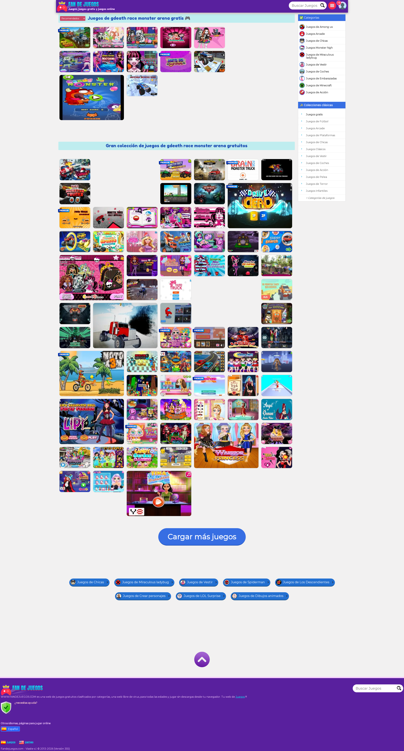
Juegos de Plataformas (320, 135)
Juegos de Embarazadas (321, 78)
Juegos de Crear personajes (144, 596)
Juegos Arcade (315, 33)
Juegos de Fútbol (317, 121)
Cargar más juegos (202, 536)
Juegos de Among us (319, 26)
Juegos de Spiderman (248, 582)
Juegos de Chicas (317, 40)
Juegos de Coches (317, 71)
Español (13, 728)
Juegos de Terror (317, 183)
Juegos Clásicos (315, 149)
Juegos (240, 696)
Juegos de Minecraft (319, 85)
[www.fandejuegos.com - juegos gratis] (22, 689)
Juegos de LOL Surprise (202, 596)
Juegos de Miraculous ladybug (320, 56)
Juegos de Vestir (316, 64)
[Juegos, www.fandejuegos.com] (78, 6)
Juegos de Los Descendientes (306, 582)
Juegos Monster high (319, 47)
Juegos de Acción (317, 92)
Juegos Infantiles (316, 190)
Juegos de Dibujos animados (261, 596)
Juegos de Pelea (316, 176)
